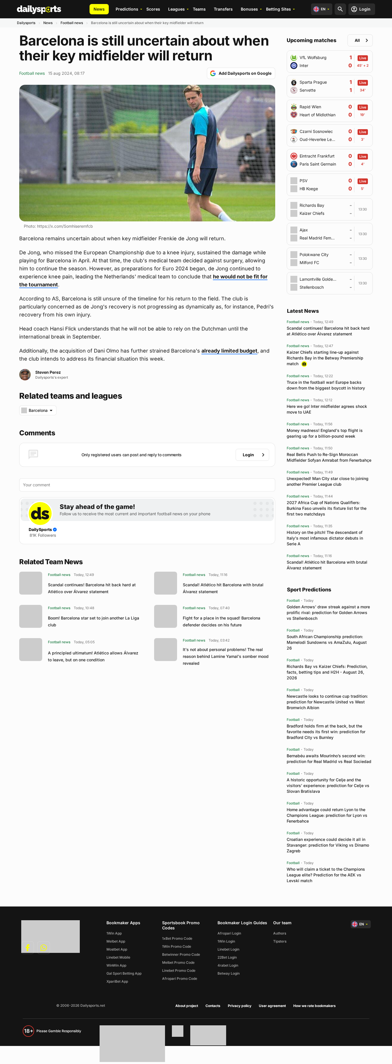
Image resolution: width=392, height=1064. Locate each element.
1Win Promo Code (176, 946)
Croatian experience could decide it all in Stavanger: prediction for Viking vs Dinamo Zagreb (328, 845)
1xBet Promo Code (177, 938)
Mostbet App (116, 949)
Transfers (223, 9)
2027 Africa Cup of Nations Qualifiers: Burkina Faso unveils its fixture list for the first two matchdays (326, 508)
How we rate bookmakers (314, 1006)
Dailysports (26, 23)
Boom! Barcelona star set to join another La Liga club (93, 621)
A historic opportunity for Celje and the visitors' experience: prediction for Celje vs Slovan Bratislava (328, 785)
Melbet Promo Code (178, 962)
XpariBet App (117, 981)
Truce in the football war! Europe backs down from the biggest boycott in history (326, 385)
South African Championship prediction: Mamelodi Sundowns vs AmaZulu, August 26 (327, 642)
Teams (199, 9)
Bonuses (249, 9)
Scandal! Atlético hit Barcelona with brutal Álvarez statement (223, 588)
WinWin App (116, 965)
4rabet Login (228, 965)
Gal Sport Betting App (123, 973)
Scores (153, 9)
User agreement (272, 1006)
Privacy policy (239, 1006)
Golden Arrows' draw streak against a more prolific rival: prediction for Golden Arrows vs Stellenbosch (328, 612)
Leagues (176, 9)
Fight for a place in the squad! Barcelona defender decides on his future (221, 621)
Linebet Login (228, 949)
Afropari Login (229, 933)
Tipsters (279, 941)
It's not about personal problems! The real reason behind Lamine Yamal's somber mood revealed (226, 656)
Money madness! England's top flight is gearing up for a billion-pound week (325, 433)
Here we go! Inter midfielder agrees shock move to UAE (327, 409)
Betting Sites (278, 9)
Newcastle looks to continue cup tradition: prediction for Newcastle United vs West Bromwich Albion (327, 702)
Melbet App (115, 941)
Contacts (212, 1006)
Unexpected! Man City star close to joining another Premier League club (327, 481)
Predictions (127, 9)
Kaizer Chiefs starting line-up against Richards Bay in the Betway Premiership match (325, 358)
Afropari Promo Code (179, 978)
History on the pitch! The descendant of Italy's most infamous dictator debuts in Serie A (325, 538)
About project (186, 1006)
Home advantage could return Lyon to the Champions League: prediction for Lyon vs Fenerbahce (327, 815)
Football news (72, 23)
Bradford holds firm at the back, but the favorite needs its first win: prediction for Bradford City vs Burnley (326, 731)
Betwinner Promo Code (181, 954)
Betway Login (229, 973)
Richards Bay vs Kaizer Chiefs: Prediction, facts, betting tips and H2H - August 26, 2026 (327, 672)
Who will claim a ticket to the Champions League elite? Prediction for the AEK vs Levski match (326, 875)
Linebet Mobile (118, 957)
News (99, 9)
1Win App (114, 933)
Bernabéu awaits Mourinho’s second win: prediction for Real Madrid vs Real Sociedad (329, 758)
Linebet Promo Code (178, 970)
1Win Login (226, 941)
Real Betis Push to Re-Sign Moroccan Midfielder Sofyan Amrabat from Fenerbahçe (329, 457)
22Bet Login (227, 957)
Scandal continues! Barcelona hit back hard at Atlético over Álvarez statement (92, 588)
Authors (279, 933)
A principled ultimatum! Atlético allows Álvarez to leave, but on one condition (93, 656)
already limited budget (229, 351)
